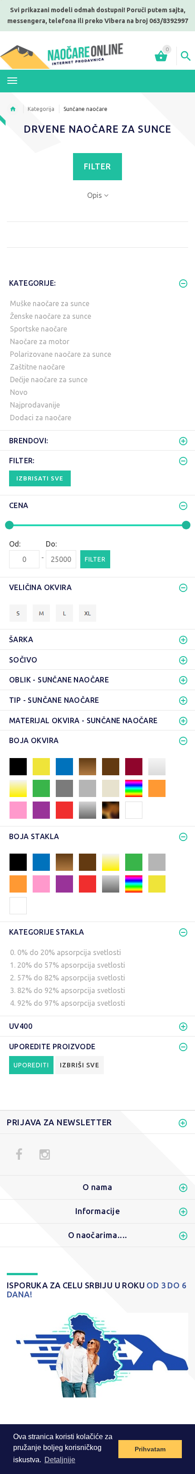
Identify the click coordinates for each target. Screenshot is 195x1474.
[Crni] (18, 766)
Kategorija (41, 109)
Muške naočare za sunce (49, 303)
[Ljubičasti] (41, 809)
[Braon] (111, 766)
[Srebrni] (87, 809)
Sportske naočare (38, 329)
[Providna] (18, 905)
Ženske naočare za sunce (50, 316)
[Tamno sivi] (64, 787)
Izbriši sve (79, 1065)
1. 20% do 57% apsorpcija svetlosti (67, 965)
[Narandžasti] (157, 787)
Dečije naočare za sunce (49, 379)
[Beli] (134, 809)
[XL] (87, 612)
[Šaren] (134, 787)
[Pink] (18, 809)
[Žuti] (41, 766)
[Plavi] (64, 766)
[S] (18, 612)
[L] (64, 612)
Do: (51, 544)
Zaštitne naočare (37, 367)
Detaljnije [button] (59, 1460)
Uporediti (31, 1065)
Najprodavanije (35, 405)
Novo (19, 392)
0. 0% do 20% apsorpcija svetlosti (65, 952)
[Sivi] (87, 787)
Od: (14, 544)
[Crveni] (64, 809)
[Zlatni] (18, 787)
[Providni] (157, 766)
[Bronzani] (87, 766)
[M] (41, 612)
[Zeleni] (41, 787)
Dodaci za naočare (40, 417)
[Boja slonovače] (111, 787)
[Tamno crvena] (134, 766)
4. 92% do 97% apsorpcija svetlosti (67, 1003)
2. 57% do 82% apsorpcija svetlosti (67, 978)
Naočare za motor (39, 341)
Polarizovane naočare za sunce (60, 354)
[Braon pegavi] (111, 809)
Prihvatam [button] (150, 1449)
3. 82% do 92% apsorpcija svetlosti (67, 990)
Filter (97, 166)
